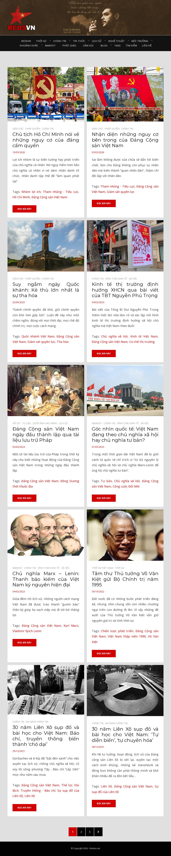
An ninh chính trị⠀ (38, 721)
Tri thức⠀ (80, 41)
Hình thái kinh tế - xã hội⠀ (121, 278)
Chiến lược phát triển (117, 631)
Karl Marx (71, 626)
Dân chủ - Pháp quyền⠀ (27, 128)
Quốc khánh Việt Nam (38, 336)
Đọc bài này (24, 208)
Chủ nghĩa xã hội (114, 336)
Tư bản (106, 481)
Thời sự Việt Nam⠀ (103, 567)
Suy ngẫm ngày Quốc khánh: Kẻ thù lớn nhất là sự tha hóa (46, 289)
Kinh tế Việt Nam (144, 336)
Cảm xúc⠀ (89, 45)
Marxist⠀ (51, 45)
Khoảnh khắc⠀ (30, 45)
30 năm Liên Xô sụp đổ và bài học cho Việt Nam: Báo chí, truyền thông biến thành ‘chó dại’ (46, 735)
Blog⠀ (105, 45)
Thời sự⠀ (42, 41)
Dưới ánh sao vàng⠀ (46, 423)
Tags (117, 45)
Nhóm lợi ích (31, 192)
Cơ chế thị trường (142, 342)
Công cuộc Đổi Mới (126, 486)
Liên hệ (146, 45)
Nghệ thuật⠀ (117, 41)
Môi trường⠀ (140, 41)
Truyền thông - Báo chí (38, 790)
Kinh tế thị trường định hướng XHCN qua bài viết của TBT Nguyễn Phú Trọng (125, 289)
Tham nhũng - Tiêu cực (60, 192)
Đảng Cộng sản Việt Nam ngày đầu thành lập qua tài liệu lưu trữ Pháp (46, 434)
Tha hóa (62, 342)
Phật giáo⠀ (70, 45)
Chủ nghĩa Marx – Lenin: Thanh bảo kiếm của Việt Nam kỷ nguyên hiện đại (46, 579)
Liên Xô (30, 796)
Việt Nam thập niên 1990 (127, 636)
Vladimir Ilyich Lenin (27, 631)
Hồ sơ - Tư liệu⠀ (23, 423)
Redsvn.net (95, 848)
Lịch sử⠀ (97, 41)
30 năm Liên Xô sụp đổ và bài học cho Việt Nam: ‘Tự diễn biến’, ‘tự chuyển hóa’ (125, 734)
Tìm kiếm (131, 45)
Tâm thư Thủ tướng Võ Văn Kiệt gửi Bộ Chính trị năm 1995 (125, 579)
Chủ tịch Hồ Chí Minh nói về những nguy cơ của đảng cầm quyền (46, 139)
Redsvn (26, 41)
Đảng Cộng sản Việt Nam (49, 197)
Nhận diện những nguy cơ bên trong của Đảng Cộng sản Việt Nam (125, 139)
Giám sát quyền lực (120, 192)
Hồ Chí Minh (21, 197)
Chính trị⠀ (60, 41)
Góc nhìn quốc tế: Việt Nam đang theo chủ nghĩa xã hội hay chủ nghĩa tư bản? (125, 434)
